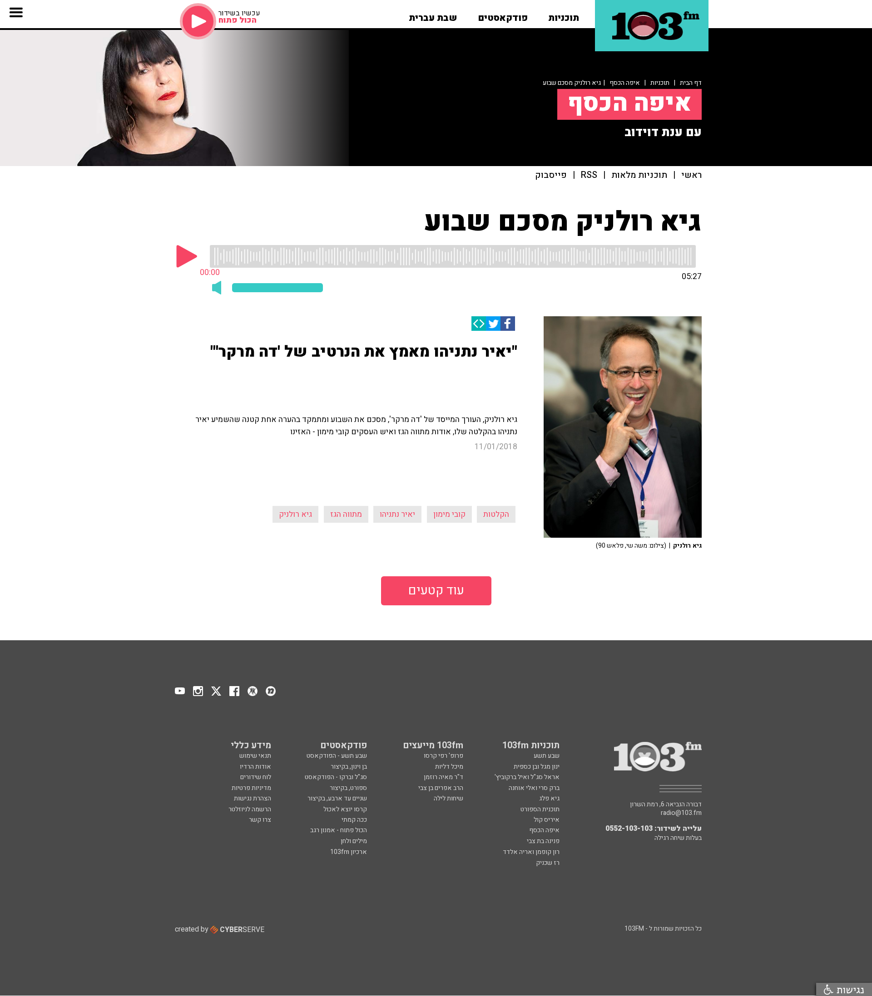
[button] (563, 15)
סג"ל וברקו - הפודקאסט (336, 777)
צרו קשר (260, 819)
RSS (589, 175)
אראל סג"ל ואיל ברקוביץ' (527, 777)
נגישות (848, 989)
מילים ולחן (354, 841)
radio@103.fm (681, 813)
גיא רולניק (295, 514)
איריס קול (547, 819)
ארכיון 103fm (348, 852)
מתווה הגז (346, 514)
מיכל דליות (449, 766)
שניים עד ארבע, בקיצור (337, 798)
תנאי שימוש (255, 755)
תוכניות (659, 83)
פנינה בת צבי (543, 841)
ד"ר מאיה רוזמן (443, 777)
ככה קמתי (354, 819)
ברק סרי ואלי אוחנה (534, 788)
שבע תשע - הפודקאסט (337, 755)
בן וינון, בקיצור (349, 766)
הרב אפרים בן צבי (440, 788)
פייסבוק (551, 175)
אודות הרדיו (255, 766)
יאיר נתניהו (397, 514)
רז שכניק (548, 862)
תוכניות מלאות (639, 175)
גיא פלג (549, 798)
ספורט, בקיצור (348, 788)
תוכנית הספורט (540, 809)
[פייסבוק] (507, 323)
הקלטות (496, 514)
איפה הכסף (624, 83)
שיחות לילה (448, 798)
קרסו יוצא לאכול (345, 809)
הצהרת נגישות (252, 798)
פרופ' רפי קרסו (443, 755)
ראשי (691, 175)
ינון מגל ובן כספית (537, 766)
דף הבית (691, 83)
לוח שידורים (255, 777)
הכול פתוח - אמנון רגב (338, 830)
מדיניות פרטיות (251, 788)
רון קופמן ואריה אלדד (531, 852)
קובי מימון (449, 514)
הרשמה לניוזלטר (249, 809)
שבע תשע (547, 755)
